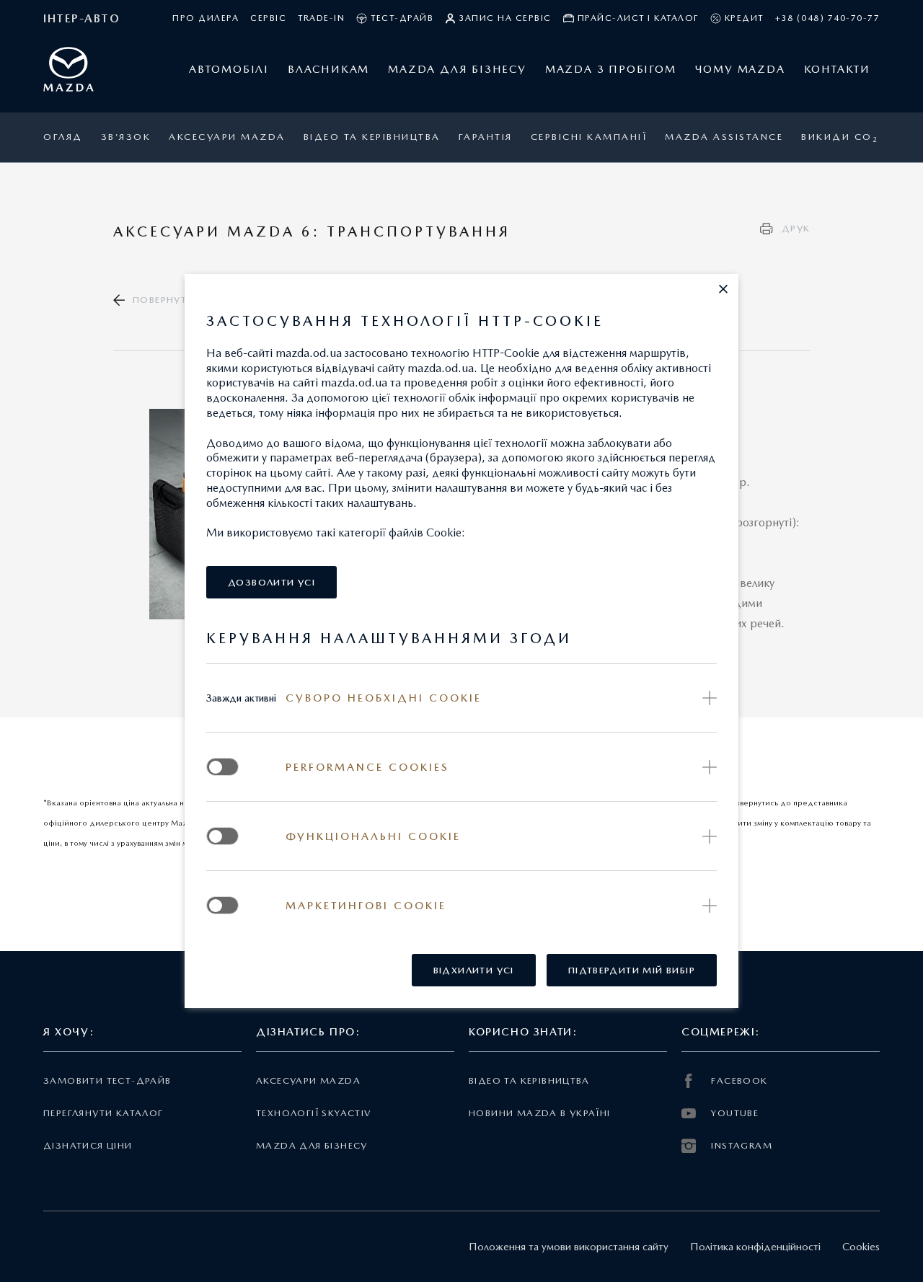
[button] (723, 289)
